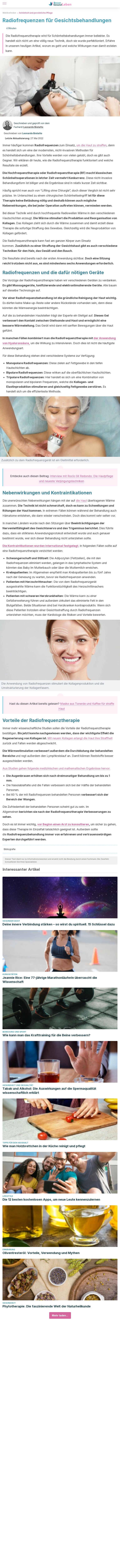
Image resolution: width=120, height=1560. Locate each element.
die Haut (81, 500)
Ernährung (8, 1249)
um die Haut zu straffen (91, 145)
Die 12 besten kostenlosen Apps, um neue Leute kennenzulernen (51, 1199)
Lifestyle (7, 1196)
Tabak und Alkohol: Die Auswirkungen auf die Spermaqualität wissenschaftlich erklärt (49, 1091)
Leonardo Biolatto (33, 127)
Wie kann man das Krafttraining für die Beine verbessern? (46, 1035)
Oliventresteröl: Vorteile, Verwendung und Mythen (41, 1253)
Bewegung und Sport (14, 1032)
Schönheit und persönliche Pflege (36, 13)
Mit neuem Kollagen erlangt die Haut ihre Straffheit (80, 738)
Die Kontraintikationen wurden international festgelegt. (40, 545)
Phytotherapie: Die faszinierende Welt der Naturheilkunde (46, 1306)
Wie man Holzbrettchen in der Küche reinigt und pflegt (43, 1146)
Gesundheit (9, 1303)
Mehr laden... (60, 1315)
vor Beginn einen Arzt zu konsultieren (63, 824)
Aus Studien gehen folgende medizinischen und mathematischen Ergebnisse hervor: (56, 768)
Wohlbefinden (9, 13)
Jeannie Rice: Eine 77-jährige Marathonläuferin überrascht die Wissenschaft (49, 980)
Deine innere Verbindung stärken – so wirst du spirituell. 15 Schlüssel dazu (58, 924)
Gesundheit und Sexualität (17, 1085)
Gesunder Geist (11, 921)
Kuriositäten (9, 974)
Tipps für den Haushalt (15, 1143)
